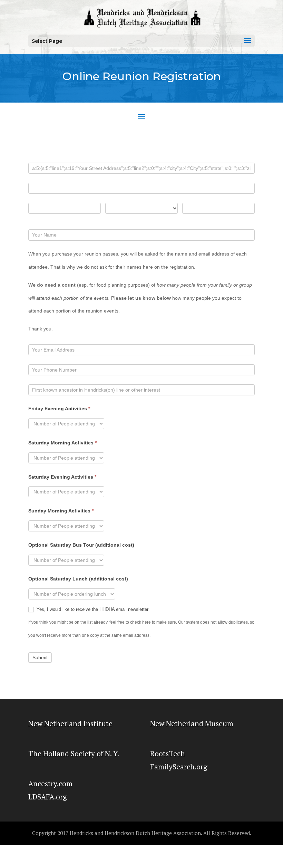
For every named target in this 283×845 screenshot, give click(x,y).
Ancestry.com (50, 783)
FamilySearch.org (178, 766)
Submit (40, 657)
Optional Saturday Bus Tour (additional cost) (81, 545)
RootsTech (167, 753)
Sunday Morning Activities (61, 510)
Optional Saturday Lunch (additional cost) (78, 579)
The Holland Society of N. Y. (73, 753)
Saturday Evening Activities (62, 477)
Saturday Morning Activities (62, 442)
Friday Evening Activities (59, 408)
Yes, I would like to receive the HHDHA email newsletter (91, 609)
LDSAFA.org (47, 796)
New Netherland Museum (191, 723)
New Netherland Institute (70, 723)
